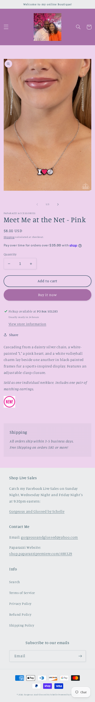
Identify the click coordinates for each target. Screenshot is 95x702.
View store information (27, 324)
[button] (6, 27)
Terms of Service (22, 593)
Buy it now (47, 295)
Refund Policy (20, 614)
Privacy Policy (20, 603)
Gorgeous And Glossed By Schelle (41, 694)
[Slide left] (37, 204)
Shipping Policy (21, 625)
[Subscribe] (80, 656)
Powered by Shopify (68, 694)
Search (14, 582)
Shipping (9, 237)
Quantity (10, 254)
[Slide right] (58, 204)
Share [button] (13, 335)
